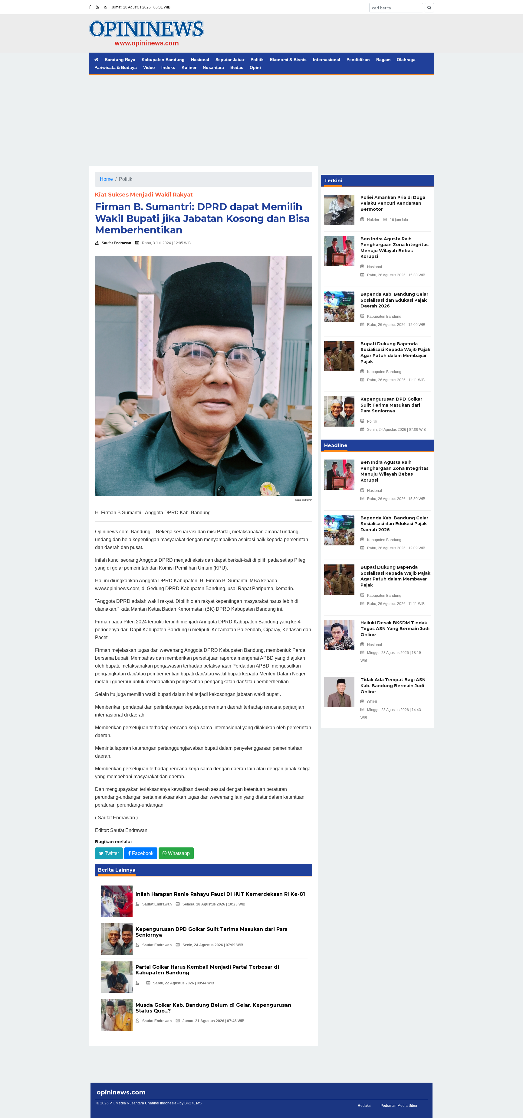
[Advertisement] (261, 120)
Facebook (142, 853)
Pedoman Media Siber (398, 1105)
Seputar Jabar (229, 59)
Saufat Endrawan (116, 243)
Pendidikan (358, 59)
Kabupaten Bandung (163, 59)
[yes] (429, 7)
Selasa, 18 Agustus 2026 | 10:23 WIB (214, 904)
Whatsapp (178, 853)
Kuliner (189, 67)
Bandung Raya (120, 59)
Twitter (111, 853)
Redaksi (364, 1105)
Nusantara (213, 67)
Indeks (168, 67)
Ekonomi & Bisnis (288, 59)
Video (149, 67)
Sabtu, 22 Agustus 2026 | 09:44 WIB (183, 983)
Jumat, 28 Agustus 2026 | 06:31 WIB (140, 7)
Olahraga (406, 59)
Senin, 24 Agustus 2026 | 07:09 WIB (213, 945)
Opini (255, 67)
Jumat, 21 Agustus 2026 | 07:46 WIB (214, 1021)
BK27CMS (193, 1103)
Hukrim (373, 220)
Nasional (200, 59)
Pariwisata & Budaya (115, 67)
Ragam (383, 59)
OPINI (372, 702)
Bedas (236, 67)
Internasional (326, 59)
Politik (257, 59)
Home (106, 179)
